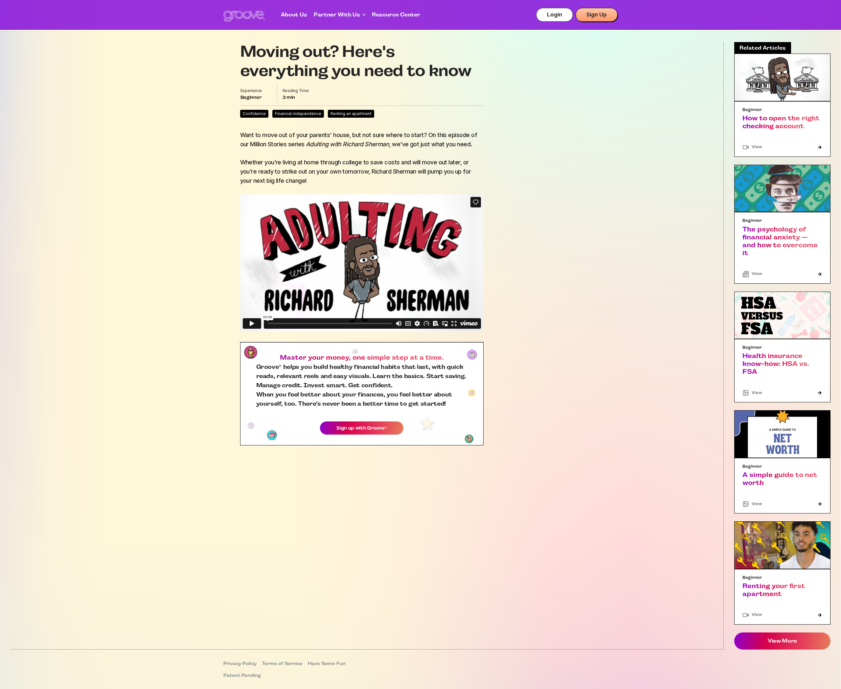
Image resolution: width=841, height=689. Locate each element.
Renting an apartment (351, 113)
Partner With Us (337, 15)
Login (554, 15)
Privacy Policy (240, 663)
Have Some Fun (327, 663)
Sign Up (596, 15)
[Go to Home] (244, 16)
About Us (294, 15)
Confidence (254, 113)
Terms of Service (282, 663)
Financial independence (298, 113)
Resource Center (396, 15)
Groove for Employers (347, 25)
